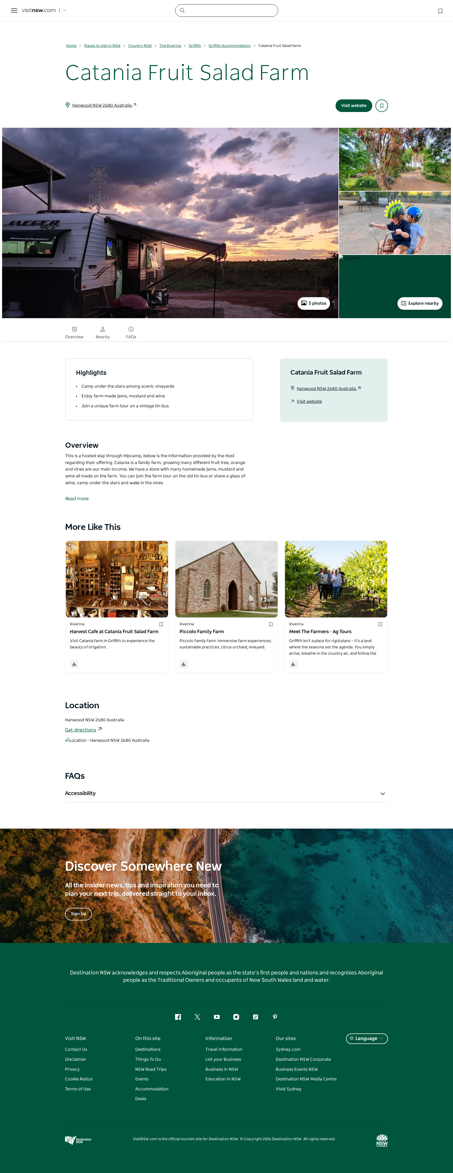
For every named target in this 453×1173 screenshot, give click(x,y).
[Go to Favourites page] (440, 10)
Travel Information (224, 1049)
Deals (140, 1099)
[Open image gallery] (170, 317)
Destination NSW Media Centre (306, 1079)
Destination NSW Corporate (303, 1059)
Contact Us (76, 1049)
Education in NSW (223, 1079)
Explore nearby (423, 303)
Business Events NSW (297, 1069)
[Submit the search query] (182, 10)
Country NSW (140, 46)
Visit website (353, 106)
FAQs (131, 337)
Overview (74, 337)
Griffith (195, 46)
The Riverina (170, 46)
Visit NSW (75, 1038)
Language (366, 1038)
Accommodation (152, 1089)
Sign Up (78, 914)
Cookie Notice (79, 1079)
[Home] (39, 10)
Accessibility (80, 793)
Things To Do (148, 1059)
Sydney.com (288, 1049)
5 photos (317, 303)
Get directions (80, 730)
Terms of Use (78, 1089)
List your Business (223, 1059)
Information (219, 1038)
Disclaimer (75, 1059)
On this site (147, 1038)
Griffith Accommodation (230, 46)
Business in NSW (222, 1069)
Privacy (72, 1069)
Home (71, 46)
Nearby (103, 337)
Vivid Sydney (288, 1089)
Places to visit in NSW (102, 46)
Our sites (286, 1038)
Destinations (147, 1049)
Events (141, 1079)
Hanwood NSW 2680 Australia (102, 105)
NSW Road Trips (150, 1069)
